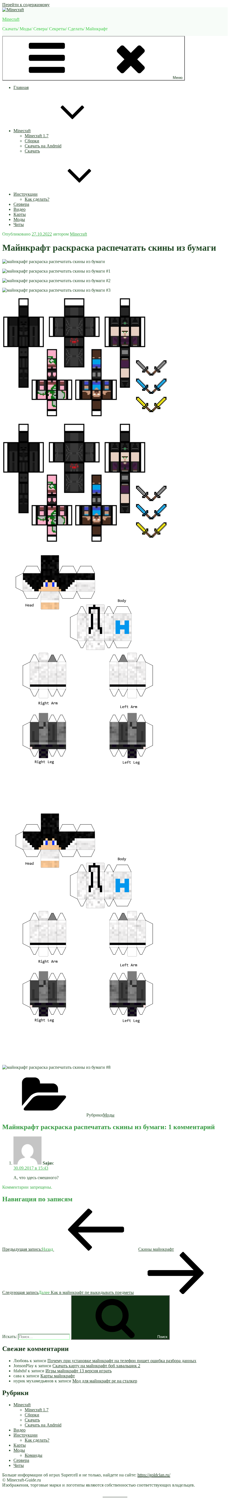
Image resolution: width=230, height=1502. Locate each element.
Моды (19, 219)
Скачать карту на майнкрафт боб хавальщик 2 (96, 1365)
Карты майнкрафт (57, 1375)
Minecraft (10, 19)
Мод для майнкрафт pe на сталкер (104, 1380)
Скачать (32, 151)
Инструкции (25, 194)
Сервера (21, 204)
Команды (33, 1455)
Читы (18, 224)
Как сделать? (37, 199)
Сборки (32, 140)
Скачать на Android (43, 145)
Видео (19, 209)
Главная (21, 87)
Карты (19, 214)
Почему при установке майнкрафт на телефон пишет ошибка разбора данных (121, 1360)
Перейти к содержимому (26, 4)
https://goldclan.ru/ (153, 1475)
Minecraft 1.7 (37, 135)
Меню (178, 78)
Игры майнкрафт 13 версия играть (78, 1370)
